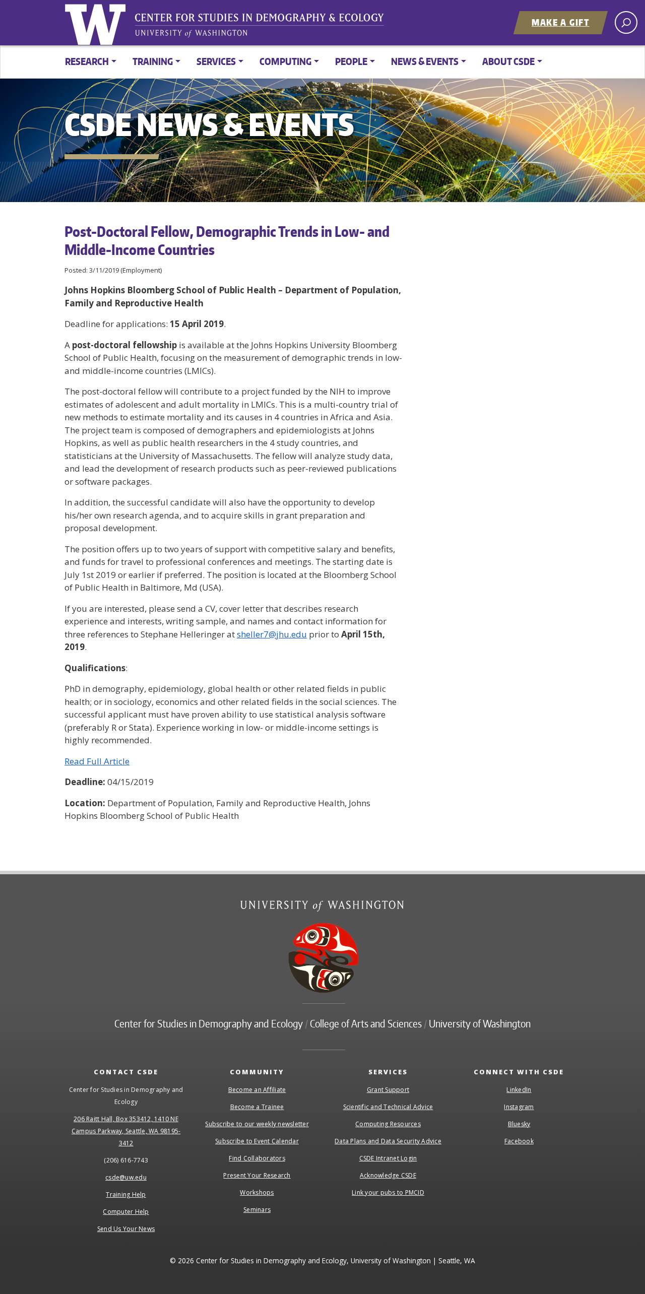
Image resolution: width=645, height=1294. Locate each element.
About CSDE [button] (508, 61)
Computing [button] (285, 61)
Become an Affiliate (257, 1089)
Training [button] (153, 61)
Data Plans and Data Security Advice (388, 1141)
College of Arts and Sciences (366, 1023)
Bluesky (519, 1124)
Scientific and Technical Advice (388, 1107)
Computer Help (126, 1211)
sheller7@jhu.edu (272, 634)
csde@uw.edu (126, 1177)
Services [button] (216, 61)
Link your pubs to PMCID (388, 1192)
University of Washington (97, 22)
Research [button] (87, 61)
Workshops (257, 1192)
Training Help (126, 1194)
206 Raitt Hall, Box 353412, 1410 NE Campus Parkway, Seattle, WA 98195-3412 (126, 1131)
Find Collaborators (257, 1158)
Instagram (519, 1107)
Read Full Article (97, 761)
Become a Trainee (257, 1107)
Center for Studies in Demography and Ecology (266, 28)
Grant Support (388, 1089)
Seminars (257, 1209)
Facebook (519, 1141)
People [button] (351, 61)
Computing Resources (388, 1124)
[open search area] (626, 22)
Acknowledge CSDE (388, 1175)
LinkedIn (518, 1089)
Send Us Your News (126, 1228)
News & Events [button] (425, 61)
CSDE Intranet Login (388, 1158)
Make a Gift (561, 22)
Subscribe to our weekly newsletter (257, 1124)
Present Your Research (256, 1175)
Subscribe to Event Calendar (257, 1141)
